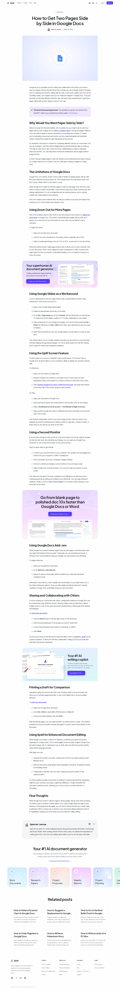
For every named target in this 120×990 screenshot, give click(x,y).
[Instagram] (21, 978)
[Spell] (10, 3)
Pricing (25, 3)
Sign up (110, 3)
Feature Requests (64, 964)
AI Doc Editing (45, 968)
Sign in (103, 3)
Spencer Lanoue (38, 824)
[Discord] (90, 2)
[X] (97, 2)
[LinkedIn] (93, 2)
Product (19, 3)
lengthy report (65, 131)
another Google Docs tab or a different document (55, 385)
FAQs (60, 974)
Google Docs (60, 12)
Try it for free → (74, 113)
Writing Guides (63, 971)
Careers (83, 971)
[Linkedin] (89, 824)
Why (30, 3)
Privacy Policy (98, 964)
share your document (39, 613)
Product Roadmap (64, 968)
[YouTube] (25, 978)
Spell (61, 482)
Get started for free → (76, 673)
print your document (39, 702)
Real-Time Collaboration (48, 971)
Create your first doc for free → (38, 281)
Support (79, 974)
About (78, 964)
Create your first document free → (60, 861)
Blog (35, 3)
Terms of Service (99, 968)
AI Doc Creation (46, 964)
